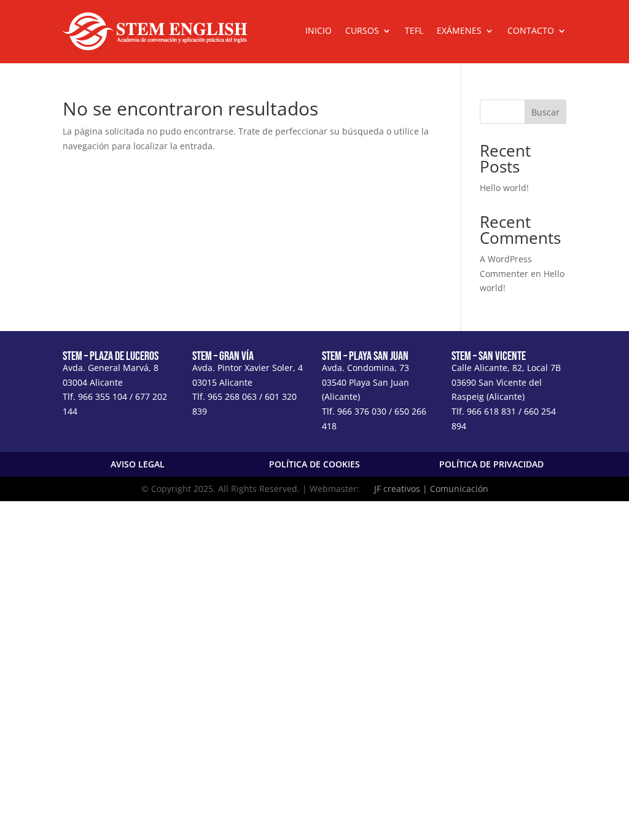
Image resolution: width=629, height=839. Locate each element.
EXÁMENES (459, 31)
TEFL (414, 31)
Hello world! (504, 187)
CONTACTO (530, 31)
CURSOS (362, 31)
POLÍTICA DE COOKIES (314, 464)
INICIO (318, 31)
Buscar (545, 112)
